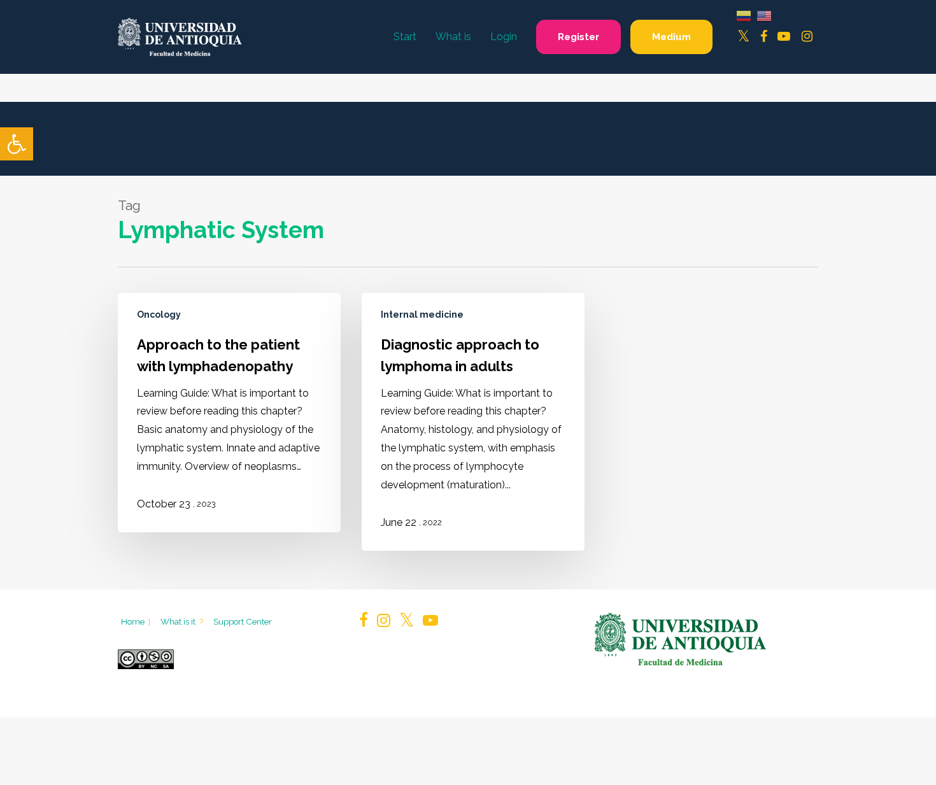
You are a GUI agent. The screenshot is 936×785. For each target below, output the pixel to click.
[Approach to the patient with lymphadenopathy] (229, 413)
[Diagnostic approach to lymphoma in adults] (473, 422)
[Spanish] (743, 15)
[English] (764, 15)
